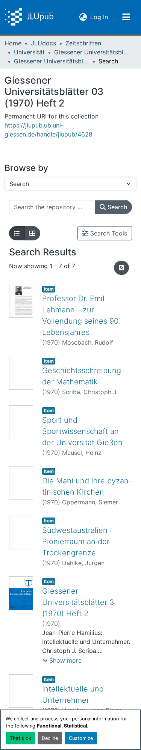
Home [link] (13, 43)
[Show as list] (17, 233)
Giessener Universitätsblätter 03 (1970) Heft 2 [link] (51, 61)
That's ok (20, 738)
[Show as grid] (32, 233)
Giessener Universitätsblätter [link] (91, 52)
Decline (50, 738)
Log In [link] (99, 17)
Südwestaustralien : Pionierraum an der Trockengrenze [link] (77, 541)
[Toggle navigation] (125, 17)
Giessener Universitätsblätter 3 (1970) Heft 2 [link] (78, 602)
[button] (29, 17)
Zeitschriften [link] (83, 43)
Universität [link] (29, 52)
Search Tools (107, 233)
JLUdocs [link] (43, 43)
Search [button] (116, 207)
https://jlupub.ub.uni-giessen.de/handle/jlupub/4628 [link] (48, 130)
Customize (81, 738)
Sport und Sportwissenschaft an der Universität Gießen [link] (82, 431)
